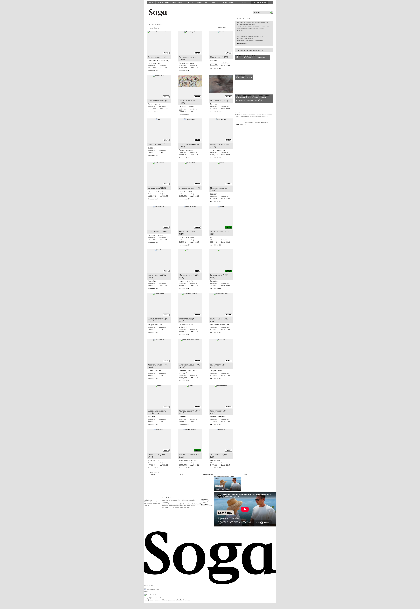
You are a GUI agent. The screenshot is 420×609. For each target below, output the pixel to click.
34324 (228, 407)
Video (245, 474)
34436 (197, 271)
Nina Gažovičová (166, 498)
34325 (197, 407)
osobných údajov (263, 122)
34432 (166, 315)
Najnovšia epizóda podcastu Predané (224, 476)
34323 (166, 450)
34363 (166, 361)
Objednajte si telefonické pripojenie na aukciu (207, 501)
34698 (197, 97)
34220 (228, 450)
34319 (197, 450)
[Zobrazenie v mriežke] (231, 27)
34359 (197, 361)
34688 (197, 140)
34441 (166, 271)
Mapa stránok (154, 598)
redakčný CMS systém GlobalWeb (159, 600)
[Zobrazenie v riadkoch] (228, 27)
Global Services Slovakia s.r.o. (182, 600)
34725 (166, 53)
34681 (166, 227)
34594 (197, 227)
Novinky (153, 474)
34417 (228, 315)
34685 (166, 184)
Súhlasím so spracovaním (256, 122)
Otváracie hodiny (148, 500)
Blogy (181, 474)
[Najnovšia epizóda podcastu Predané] (227, 491)
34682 (228, 184)
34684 (197, 184)
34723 (197, 53)
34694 (228, 97)
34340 (228, 361)
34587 (228, 227)
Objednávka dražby (208, 474)
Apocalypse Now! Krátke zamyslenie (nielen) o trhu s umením (178, 500)
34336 (166, 407)
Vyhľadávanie (163, 598)
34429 (197, 315)
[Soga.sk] (158, 12)
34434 (228, 271)
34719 (166, 97)
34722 (228, 53)
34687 (228, 140)
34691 (166, 140)
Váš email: (238, 120)
